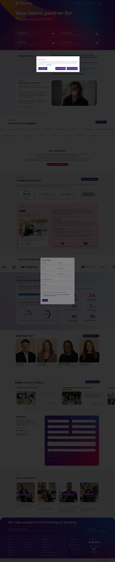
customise (43, 68)
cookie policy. (49, 64)
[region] (58, 64)
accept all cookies (72, 68)
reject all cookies (60, 68)
